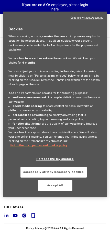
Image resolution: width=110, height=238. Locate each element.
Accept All (55, 185)
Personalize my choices (55, 159)
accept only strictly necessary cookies (53, 172)
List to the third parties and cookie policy (38, 145)
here (55, 9)
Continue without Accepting (87, 17)
